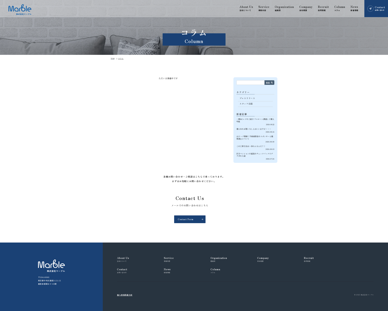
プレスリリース (247, 98)
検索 (268, 82)
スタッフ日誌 (246, 103)
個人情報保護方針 (124, 295)
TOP (113, 58)
